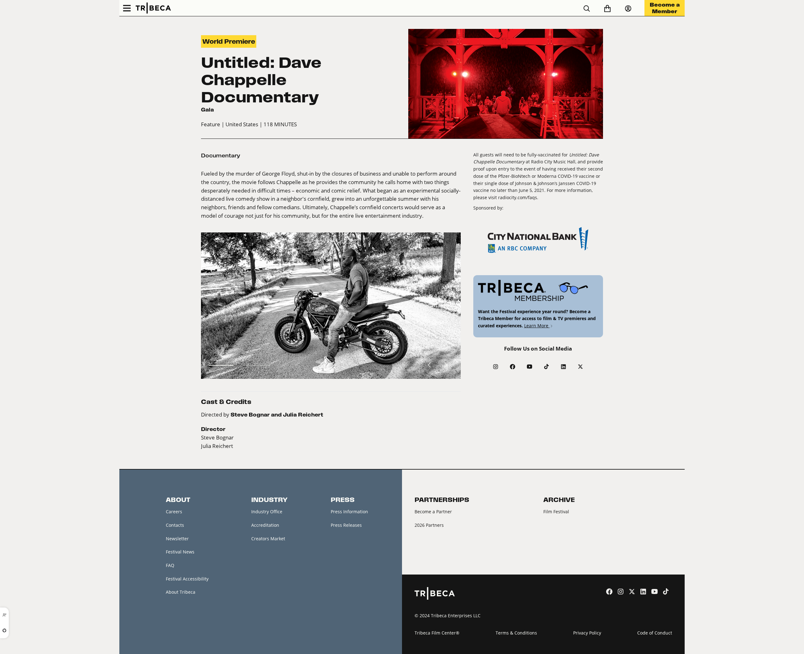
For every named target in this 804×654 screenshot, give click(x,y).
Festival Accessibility (187, 579)
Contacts (175, 525)
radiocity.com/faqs (517, 197)
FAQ (170, 565)
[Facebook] (512, 366)
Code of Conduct (654, 633)
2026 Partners (429, 525)
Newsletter (177, 539)
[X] (580, 366)
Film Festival (556, 512)
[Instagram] (495, 366)
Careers (174, 512)
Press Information (349, 512)
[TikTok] (546, 366)
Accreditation (265, 525)
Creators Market (268, 539)
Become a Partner (433, 512)
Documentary (220, 155)
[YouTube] (529, 366)
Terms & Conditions (516, 633)
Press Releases (346, 525)
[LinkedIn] (563, 366)
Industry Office (266, 512)
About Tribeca (180, 592)
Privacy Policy (587, 633)
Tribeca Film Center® (437, 633)
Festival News (180, 552)
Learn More (537, 326)
